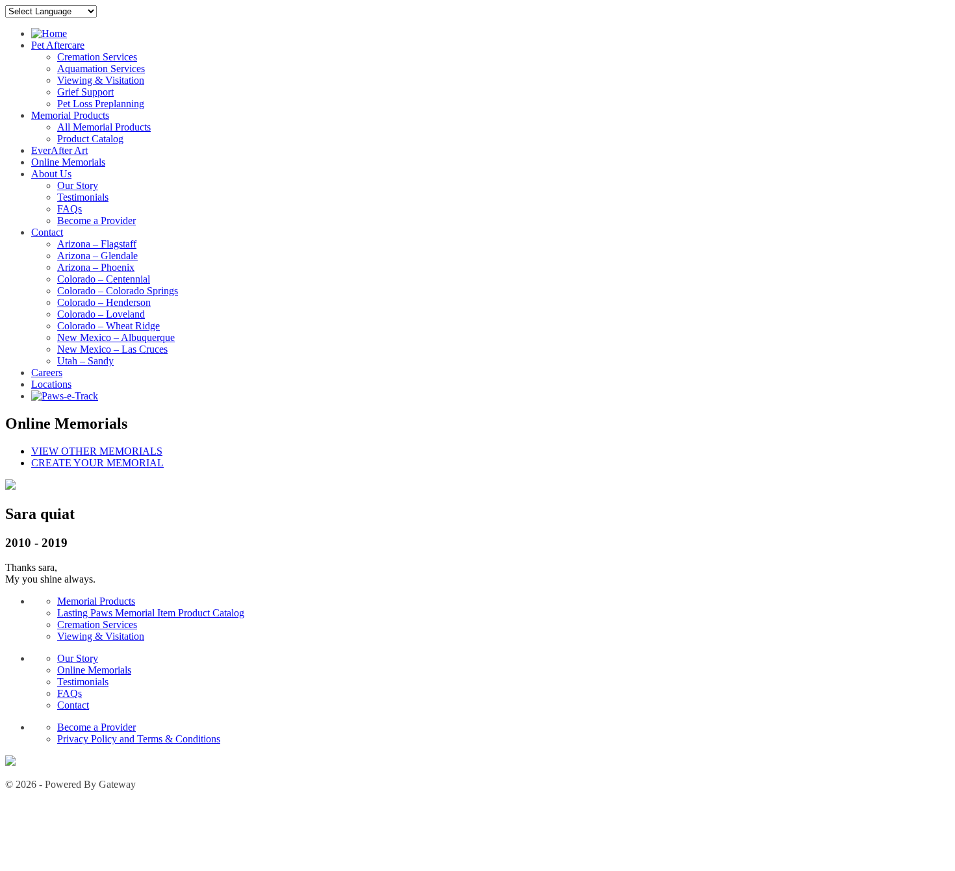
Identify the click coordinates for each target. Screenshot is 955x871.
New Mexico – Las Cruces (112, 349)
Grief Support (85, 91)
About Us (51, 173)
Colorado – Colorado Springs (117, 290)
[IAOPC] (10, 762)
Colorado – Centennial (103, 278)
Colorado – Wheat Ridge (108, 325)
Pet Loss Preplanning (100, 103)
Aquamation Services (101, 68)
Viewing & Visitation (100, 80)
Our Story (77, 185)
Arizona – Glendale (97, 255)
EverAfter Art (59, 150)
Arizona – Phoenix (95, 267)
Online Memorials (68, 162)
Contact (47, 232)
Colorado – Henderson (104, 302)
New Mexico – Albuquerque (116, 337)
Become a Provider (96, 220)
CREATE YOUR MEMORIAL (97, 462)
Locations (51, 384)
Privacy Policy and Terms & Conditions (138, 738)
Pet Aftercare (57, 45)
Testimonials (82, 197)
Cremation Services (97, 56)
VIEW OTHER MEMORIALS (96, 451)
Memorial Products (70, 115)
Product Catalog (90, 138)
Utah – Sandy (85, 360)
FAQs (69, 208)
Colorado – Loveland (101, 314)
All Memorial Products (104, 127)
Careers (46, 372)
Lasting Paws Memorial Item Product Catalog (150, 612)
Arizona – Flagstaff (96, 243)
